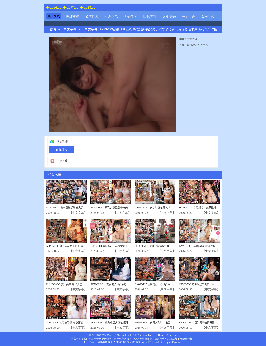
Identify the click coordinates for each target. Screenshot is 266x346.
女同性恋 (207, 16)
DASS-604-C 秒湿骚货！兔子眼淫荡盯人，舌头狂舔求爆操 (211, 207)
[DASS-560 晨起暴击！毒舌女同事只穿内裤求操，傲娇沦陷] (110, 231)
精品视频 (53, 16)
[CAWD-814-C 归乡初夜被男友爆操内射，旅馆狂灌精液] (155, 192)
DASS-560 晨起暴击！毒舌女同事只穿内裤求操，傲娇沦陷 (123, 246)
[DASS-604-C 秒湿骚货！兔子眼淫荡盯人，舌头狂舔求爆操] (199, 192)
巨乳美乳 (149, 16)
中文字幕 (188, 16)
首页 (53, 29)
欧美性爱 (92, 16)
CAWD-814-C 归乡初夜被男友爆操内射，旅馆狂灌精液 (165, 207)
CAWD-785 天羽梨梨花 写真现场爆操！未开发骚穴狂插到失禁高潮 (216, 246)
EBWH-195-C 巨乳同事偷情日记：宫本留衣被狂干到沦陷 (210, 322)
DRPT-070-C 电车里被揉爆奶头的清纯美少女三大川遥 (76, 207)
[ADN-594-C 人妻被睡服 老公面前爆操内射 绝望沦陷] (66, 307)
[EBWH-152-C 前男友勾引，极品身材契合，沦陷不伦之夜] (155, 307)
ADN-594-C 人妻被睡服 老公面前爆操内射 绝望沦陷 (75, 322)
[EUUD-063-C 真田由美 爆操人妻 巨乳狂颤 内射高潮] (66, 269)
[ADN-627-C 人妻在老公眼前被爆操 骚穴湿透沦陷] (110, 269)
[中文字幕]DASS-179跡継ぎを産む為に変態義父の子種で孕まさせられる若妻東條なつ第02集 (150, 29)
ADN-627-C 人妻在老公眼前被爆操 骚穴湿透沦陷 (117, 284)
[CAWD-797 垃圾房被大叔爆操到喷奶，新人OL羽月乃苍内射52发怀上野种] (155, 269)
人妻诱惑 (169, 16)
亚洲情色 (111, 16)
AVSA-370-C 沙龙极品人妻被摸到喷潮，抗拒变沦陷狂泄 (121, 322)
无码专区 (130, 16)
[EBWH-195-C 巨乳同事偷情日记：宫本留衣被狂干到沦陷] (199, 307)
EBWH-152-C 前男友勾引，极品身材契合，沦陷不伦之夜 (166, 322)
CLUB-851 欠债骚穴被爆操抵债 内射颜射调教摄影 (163, 246)
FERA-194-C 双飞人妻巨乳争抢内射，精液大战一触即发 (121, 207)
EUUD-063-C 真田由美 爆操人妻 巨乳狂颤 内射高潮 (75, 284)
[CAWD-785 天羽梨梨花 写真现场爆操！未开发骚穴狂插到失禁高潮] (199, 231)
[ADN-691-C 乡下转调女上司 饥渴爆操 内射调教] (66, 231)
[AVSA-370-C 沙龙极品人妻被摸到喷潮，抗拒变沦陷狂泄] (110, 307)
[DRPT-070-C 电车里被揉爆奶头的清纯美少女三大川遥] (66, 192)
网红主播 (72, 16)
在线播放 (61, 149)
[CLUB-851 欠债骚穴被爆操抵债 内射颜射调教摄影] (155, 231)
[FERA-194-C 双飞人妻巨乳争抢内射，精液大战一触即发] (110, 192)
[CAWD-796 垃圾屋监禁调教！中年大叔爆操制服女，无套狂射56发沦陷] (199, 269)
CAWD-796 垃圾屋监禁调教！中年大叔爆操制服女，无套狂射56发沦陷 (218, 284)
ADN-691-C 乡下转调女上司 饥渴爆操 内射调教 (72, 246)
